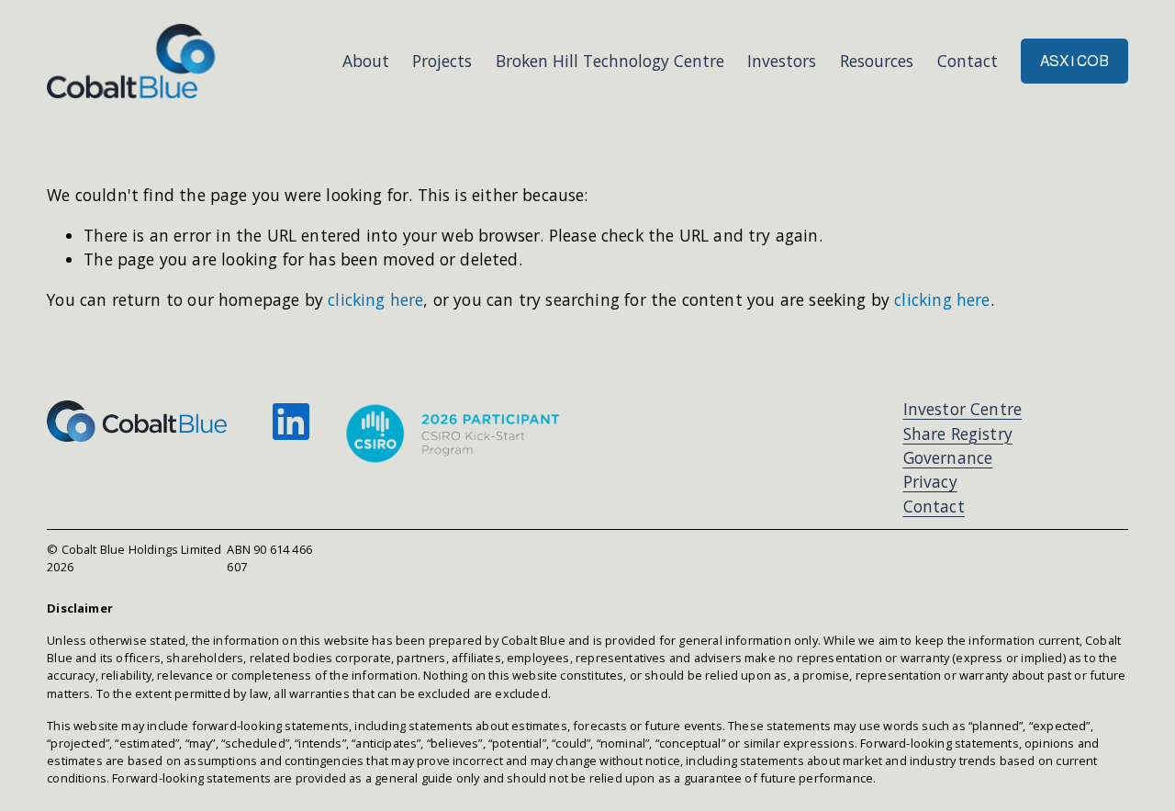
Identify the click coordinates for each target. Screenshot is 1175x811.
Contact (967, 61)
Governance (948, 457)
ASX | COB (1074, 61)
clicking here (375, 299)
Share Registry (958, 433)
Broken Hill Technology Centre (610, 61)
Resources (876, 61)
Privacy (930, 481)
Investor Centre (963, 409)
